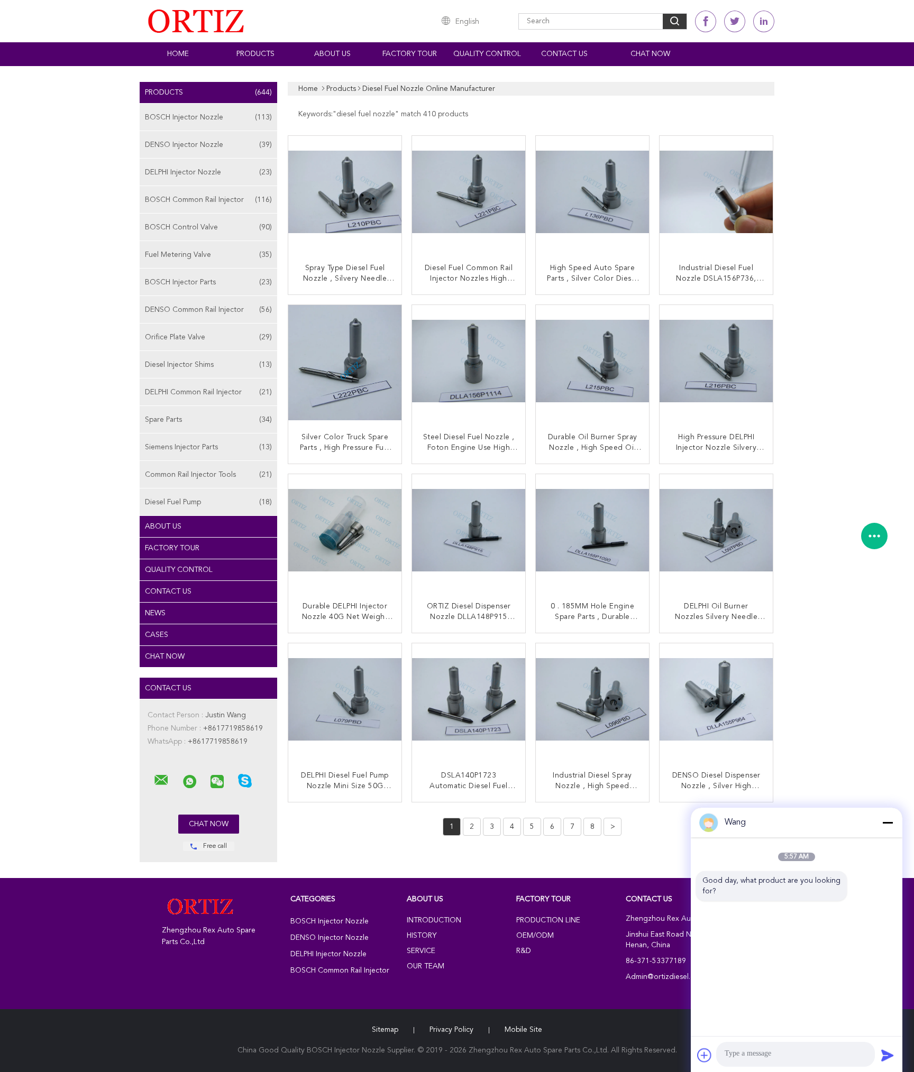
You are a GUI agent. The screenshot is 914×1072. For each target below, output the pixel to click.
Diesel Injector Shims (208, 364)
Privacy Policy (451, 1029)
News (155, 613)
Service (421, 951)
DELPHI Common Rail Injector (208, 392)
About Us (332, 54)
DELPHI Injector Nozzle (208, 172)
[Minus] (887, 822)
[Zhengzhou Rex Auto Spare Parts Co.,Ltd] (161, 780)
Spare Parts (208, 419)
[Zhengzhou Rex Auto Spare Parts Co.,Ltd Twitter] (734, 21)
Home (178, 54)
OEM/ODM (535, 935)
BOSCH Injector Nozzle (208, 117)
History (421, 935)
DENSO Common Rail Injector (208, 309)
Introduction (434, 920)
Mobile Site (523, 1029)
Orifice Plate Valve (208, 337)
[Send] (887, 1055)
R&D (523, 951)
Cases (156, 635)
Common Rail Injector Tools (208, 474)
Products (255, 54)
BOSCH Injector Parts (208, 282)
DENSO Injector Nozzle (208, 145)
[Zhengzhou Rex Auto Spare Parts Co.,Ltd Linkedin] (763, 21)
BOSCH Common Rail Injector (208, 200)
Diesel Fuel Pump (208, 502)
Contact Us (564, 54)
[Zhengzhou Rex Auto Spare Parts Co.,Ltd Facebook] (705, 21)
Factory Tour (409, 54)
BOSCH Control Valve (208, 227)
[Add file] (704, 1055)
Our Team (425, 966)
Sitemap (385, 1029)
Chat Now (650, 54)
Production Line (548, 920)
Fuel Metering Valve (208, 254)
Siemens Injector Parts (208, 447)
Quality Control (487, 54)
